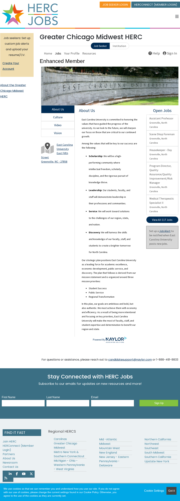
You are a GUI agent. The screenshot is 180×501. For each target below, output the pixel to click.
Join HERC (9, 441)
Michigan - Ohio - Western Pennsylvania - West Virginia (69, 465)
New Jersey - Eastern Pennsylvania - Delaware (114, 461)
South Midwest (154, 453)
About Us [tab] (58, 109)
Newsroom (10, 463)
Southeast (151, 448)
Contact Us (10, 467)
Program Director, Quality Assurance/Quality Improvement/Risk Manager (160, 178)
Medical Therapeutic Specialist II (161, 205)
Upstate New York (156, 461)
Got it (171, 490)
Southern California (157, 457)
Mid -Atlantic (108, 439)
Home (48, 53)
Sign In (171, 53)
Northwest (151, 444)
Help (156, 53)
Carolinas (60, 439)
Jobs (58, 53)
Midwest (105, 444)
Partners (9, 454)
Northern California (157, 439)
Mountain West (109, 448)
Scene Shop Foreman (162, 138)
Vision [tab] (58, 133)
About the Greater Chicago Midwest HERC (13, 90)
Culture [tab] (58, 117)
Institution (119, 46)
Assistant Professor (161, 123)
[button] (177, 16)
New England (108, 453)
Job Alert (165, 231)
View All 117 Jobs (162, 219)
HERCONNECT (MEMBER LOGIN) (155, 5)
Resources (89, 53)
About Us (9, 458)
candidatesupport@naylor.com (130, 360)
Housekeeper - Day (160, 154)
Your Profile (71, 53)
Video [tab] (58, 125)
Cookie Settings (154, 490)
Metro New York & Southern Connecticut (69, 454)
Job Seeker (100, 46)
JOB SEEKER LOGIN (115, 5)
